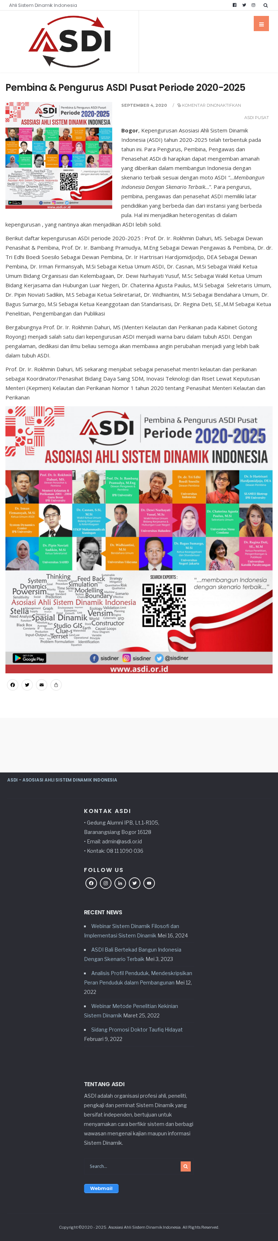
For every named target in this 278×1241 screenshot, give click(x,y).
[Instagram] (253, 5)
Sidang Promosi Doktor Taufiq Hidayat (137, 1029)
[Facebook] (234, 5)
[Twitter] (244, 5)
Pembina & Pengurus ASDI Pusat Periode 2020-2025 (125, 87)
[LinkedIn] (120, 884)
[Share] (56, 685)
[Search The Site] (267, 5)
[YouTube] (149, 884)
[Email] (41, 685)
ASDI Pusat (256, 117)
